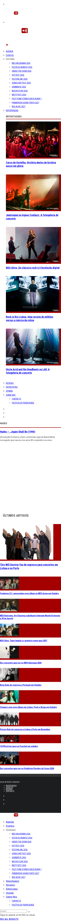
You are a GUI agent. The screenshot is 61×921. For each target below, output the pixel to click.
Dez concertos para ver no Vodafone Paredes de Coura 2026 (27, 768)
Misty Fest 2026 (19, 95)
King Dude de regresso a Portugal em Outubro (20, 685)
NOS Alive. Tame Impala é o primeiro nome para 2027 (23, 640)
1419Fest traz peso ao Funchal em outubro (19, 746)
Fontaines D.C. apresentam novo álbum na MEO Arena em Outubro (29, 593)
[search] (29, 911)
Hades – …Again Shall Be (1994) (17, 431)
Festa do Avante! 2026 (22, 67)
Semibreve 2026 (19, 87)
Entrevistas (12, 387)
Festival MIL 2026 (20, 79)
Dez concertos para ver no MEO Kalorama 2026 (20, 663)
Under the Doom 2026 (21, 71)
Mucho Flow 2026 (20, 91)
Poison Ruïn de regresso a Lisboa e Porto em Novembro (25, 729)
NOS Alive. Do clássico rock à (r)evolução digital (33, 267)
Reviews (10, 383)
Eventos (10, 55)
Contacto (16, 399)
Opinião (9, 391)
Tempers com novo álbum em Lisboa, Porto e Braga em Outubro (28, 707)
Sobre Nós (11, 395)
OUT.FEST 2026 (18, 75)
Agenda (9, 51)
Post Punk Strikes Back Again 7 (26, 99)
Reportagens (12, 110)
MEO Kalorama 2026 (21, 63)
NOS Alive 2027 (18, 106)
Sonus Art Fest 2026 (21, 83)
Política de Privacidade (23, 403)
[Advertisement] (30, 476)
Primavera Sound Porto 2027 (25, 102)
